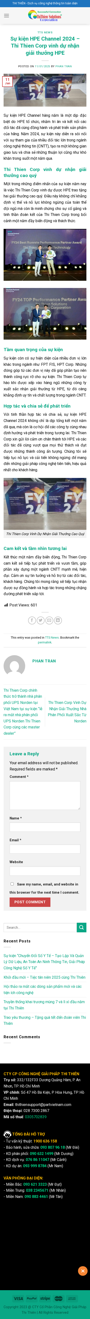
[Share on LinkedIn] (58, 620)
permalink (44, 642)
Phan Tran (63, 66)
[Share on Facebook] (32, 620)
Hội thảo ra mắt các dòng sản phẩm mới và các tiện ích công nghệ (43, 989)
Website (16, 862)
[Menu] (6, 15)
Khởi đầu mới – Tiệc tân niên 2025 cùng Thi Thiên (44, 977)
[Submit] (81, 927)
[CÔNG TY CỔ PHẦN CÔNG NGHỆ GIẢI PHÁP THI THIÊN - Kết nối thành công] (45, 15)
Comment (19, 777)
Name (16, 818)
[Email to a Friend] (49, 620)
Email (15, 840)
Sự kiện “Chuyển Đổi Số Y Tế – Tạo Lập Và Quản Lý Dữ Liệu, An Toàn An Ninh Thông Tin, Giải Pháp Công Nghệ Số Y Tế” (44, 961)
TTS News (45, 32)
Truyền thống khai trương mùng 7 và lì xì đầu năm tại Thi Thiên (44, 1005)
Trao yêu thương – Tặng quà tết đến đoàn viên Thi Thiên (45, 1020)
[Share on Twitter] (41, 620)
